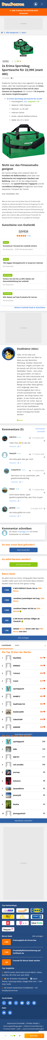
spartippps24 (18, 689)
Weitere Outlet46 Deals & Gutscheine (29, 307)
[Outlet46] (6, 61)
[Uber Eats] (37, 923)
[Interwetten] (8, 917)
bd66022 (16, 665)
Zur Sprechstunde (23, 564)
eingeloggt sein (23, 531)
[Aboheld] (8, 910)
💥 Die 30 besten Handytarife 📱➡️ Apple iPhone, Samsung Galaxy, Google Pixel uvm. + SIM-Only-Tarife (22, 981)
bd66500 (16, 727)
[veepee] (8, 929)
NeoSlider (17, 658)
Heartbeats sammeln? (23, 734)
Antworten (12, 446)
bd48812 (16, 696)
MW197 (16, 757)
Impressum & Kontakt (15, 1023)
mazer (15, 681)
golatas (14, 508)
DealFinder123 (19, 704)
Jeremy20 (17, 795)
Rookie (16, 804)
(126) (28, 236)
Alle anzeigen (23, 638)
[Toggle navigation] (42, 4)
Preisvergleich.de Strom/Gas (24, 940)
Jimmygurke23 (19, 813)
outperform (18, 470)
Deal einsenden (23, 550)
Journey (16, 772)
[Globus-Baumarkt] (22, 910)
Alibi (15, 749)
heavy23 (15, 453)
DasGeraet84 (18, 712)
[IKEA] (37, 910)
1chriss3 (16, 673)
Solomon (17, 781)
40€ (25, 101)
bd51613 (15, 437)
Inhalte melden (32, 1023)
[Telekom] (22, 923)
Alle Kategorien (12, 32)
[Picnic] (8, 923)
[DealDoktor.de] (13, 4)
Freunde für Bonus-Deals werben (26, 960)
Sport (24, 32)
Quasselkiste (18, 788)
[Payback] (37, 917)
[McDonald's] (22, 917)
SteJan (14, 489)
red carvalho (18, 764)
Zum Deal (34, 1036)
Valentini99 (17, 719)
